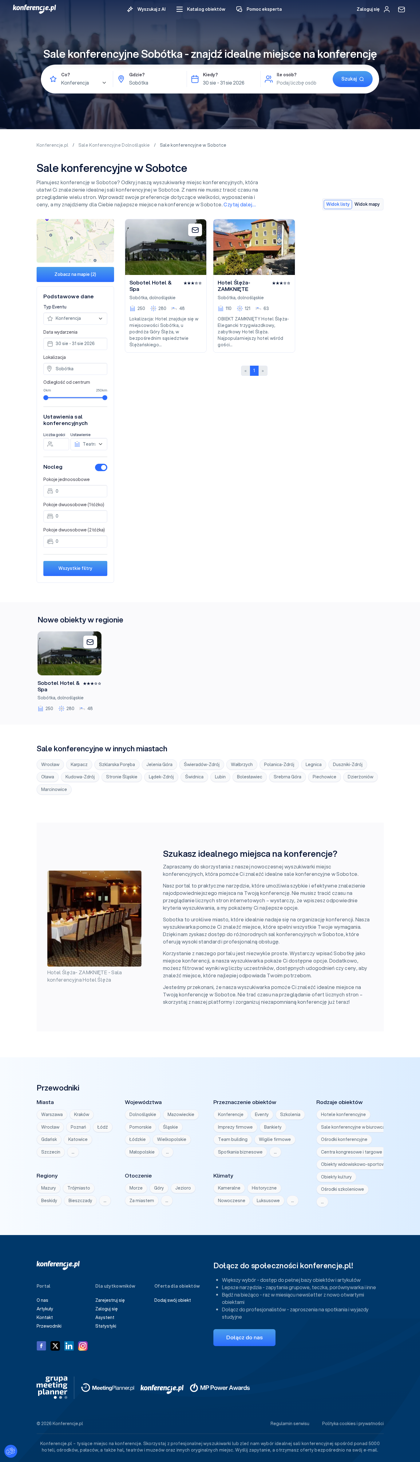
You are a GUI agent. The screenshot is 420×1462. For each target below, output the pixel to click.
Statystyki (105, 1326)
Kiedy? (210, 75)
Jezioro (183, 1188)
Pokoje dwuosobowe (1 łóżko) (73, 505)
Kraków (81, 1114)
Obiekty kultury (336, 1177)
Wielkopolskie (171, 1139)
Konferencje (231, 1114)
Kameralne (229, 1188)
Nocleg (52, 466)
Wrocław (50, 764)
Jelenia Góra (159, 764)
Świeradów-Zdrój (202, 764)
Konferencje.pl (53, 145)
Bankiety (273, 1127)
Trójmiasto (78, 1188)
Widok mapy (367, 204)
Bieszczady (80, 1201)
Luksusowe (268, 1201)
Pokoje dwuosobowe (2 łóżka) (74, 530)
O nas (42, 1300)
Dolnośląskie (142, 1114)
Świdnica (194, 777)
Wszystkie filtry (75, 568)
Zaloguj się (106, 1309)
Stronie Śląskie (121, 777)
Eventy (262, 1114)
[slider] (45, 397)
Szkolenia (290, 1114)
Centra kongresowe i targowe (351, 1152)
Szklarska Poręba (117, 764)
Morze (136, 1188)
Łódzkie (137, 1139)
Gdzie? (137, 75)
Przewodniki (49, 1326)
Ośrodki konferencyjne (344, 1139)
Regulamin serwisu (290, 1423)
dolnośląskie (162, 298)
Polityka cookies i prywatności (353, 1423)
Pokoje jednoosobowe (66, 479)
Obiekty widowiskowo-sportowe (354, 1164)
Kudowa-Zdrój (80, 777)
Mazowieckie (181, 1114)
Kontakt (45, 1317)
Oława (47, 777)
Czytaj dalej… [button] (240, 204)
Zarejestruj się (110, 1300)
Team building (233, 1139)
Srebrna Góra (287, 777)
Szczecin (50, 1152)
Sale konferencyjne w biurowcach (355, 1127)
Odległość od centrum (66, 382)
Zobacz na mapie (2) (75, 274)
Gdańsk (49, 1139)
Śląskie (170, 1127)
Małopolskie (142, 1152)
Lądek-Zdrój (161, 777)
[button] (201, 9)
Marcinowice (54, 789)
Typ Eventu (54, 307)
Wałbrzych (242, 764)
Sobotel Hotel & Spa (150, 286)
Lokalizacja (54, 357)
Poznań (78, 1127)
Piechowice (324, 777)
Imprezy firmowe (235, 1127)
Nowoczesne (231, 1201)
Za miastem (141, 1201)
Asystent (104, 1317)
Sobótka (138, 298)
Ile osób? (286, 75)
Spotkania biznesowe (240, 1152)
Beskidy (49, 1201)
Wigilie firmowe (275, 1139)
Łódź (102, 1127)
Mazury (48, 1188)
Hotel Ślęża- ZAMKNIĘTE (234, 286)
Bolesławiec (249, 777)
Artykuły (45, 1309)
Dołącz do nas (244, 1337)
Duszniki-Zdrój (348, 764)
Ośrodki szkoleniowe (342, 1189)
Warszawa (52, 1114)
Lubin (220, 777)
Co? (65, 75)
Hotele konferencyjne (343, 1114)
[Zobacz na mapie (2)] (75, 241)
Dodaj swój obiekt (172, 1300)
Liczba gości (54, 434)
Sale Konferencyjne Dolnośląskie (114, 145)
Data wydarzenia (60, 332)
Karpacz (79, 764)
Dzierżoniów (360, 777)
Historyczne (264, 1188)
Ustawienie (80, 434)
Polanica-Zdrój (279, 764)
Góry (159, 1188)
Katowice (78, 1139)
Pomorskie (140, 1127)
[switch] (101, 467)
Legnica (314, 764)
